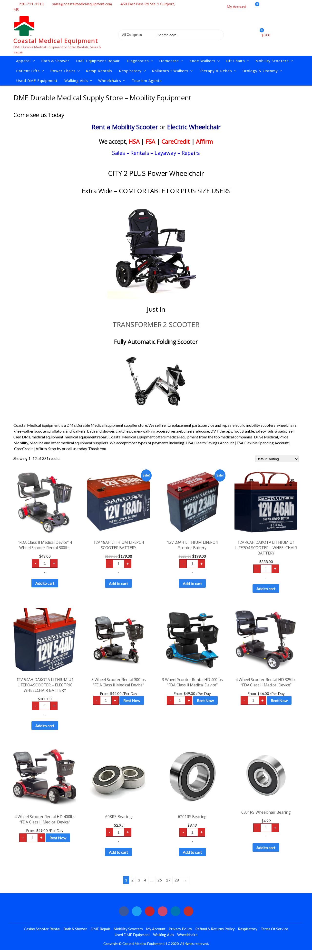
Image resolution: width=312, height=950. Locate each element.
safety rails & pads (270, 431)
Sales (118, 152)
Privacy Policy (180, 929)
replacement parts (185, 425)
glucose (202, 431)
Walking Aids (163, 934)
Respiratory (247, 929)
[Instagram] (283, 6)
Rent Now (131, 700)
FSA (150, 141)
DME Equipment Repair (98, 60)
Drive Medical (266, 437)
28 (177, 880)
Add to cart (44, 583)
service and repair (217, 425)
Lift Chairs (235, 60)
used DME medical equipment (38, 437)
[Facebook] (263, 6)
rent (165, 425)
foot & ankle (244, 431)
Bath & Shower (55, 60)
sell (158, 425)
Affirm (204, 141)
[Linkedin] (290, 6)
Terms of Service (274, 929)
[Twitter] (270, 6)
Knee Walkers (202, 60)
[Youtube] (296, 6)
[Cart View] (253, 7)
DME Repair (100, 929)
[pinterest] (150, 911)
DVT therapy (221, 431)
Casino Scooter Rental (42, 929)
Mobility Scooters (272, 60)
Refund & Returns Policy (215, 929)
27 (168, 880)
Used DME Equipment (37, 80)
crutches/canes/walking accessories (146, 431)
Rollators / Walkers (170, 70)
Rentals (139, 152)
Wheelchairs (109, 80)
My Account (236, 6)
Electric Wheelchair (193, 126)
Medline (36, 442)
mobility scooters (260, 425)
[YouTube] (188, 911)
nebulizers (186, 431)
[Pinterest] (277, 6)
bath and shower (100, 431)
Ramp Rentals (99, 70)
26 (159, 880)
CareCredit (176, 141)
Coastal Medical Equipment (55, 41)
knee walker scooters (31, 431)
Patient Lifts (28, 70)
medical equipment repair (86, 437)
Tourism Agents (147, 80)
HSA (134, 141)
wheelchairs (287, 425)
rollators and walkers (68, 431)
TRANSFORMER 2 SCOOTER (156, 324)
